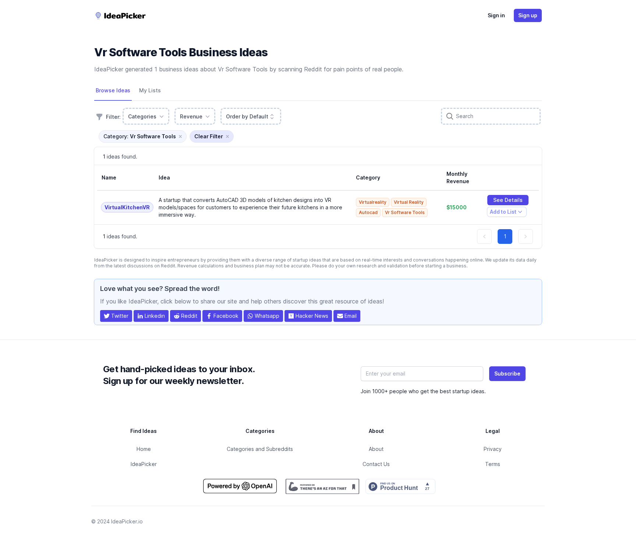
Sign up (527, 15)
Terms (492, 464)
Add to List (503, 213)
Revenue (191, 116)
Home (144, 449)
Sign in (496, 15)
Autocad (368, 212)
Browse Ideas (113, 90)
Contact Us (376, 464)
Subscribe (507, 373)
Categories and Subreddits (260, 449)
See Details (508, 200)
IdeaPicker (144, 464)
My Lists (150, 90)
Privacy (493, 449)
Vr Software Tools (405, 212)
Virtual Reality (409, 202)
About (376, 449)
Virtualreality (372, 202)
